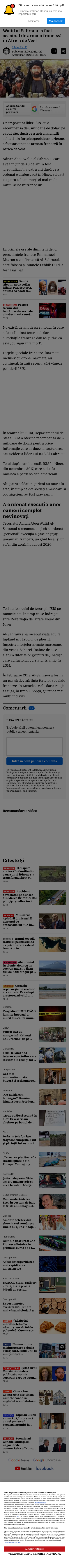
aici (18, 1516)
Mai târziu (34, 21)
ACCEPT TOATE (34, 1549)
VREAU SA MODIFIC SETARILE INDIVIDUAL (34, 1553)
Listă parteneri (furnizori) (12, 1542)
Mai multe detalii (40, 1502)
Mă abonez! (56, 21)
